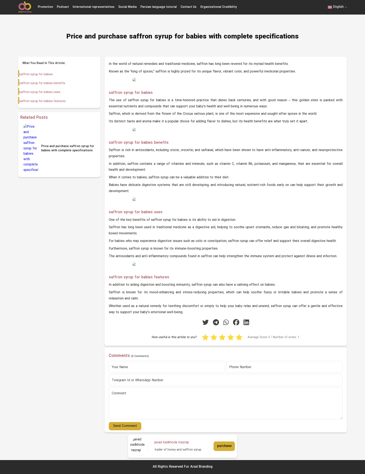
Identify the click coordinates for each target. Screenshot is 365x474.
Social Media (127, 7)
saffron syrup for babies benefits (42, 83)
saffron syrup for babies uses (39, 92)
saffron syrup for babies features (42, 101)
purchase (224, 446)
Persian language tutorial (158, 7)
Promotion (45, 7)
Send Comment (125, 426)
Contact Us (188, 7)
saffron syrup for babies (36, 74)
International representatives (93, 7)
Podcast (63, 7)
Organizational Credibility (218, 7)
